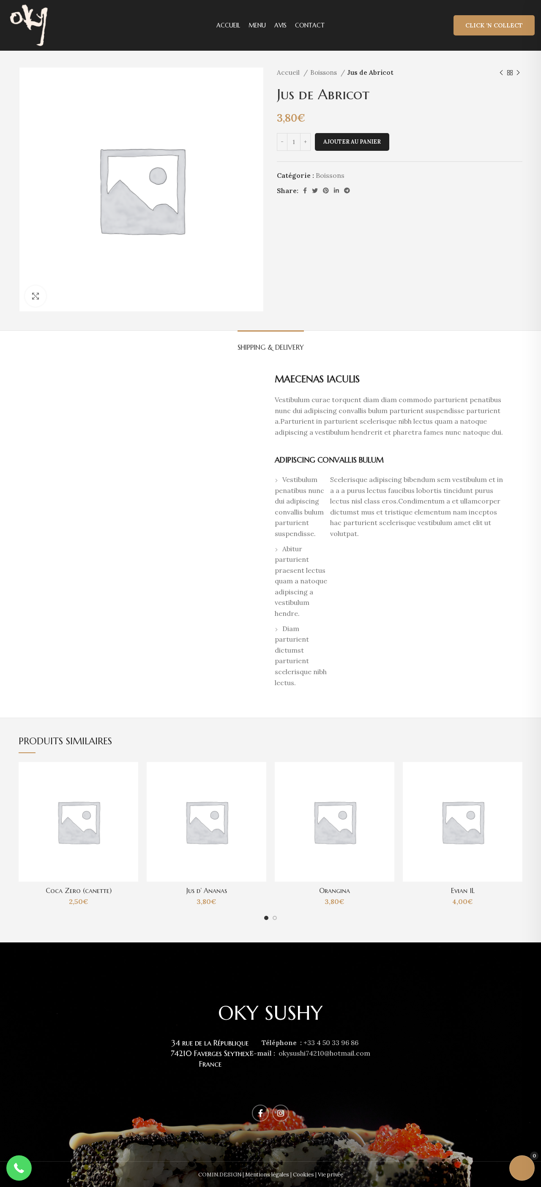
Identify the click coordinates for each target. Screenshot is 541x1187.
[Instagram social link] (280, 1113)
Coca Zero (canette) (79, 890)
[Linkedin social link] (336, 190)
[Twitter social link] (314, 190)
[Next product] (518, 72)
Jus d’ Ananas (206, 890)
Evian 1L (463, 890)
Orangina (334, 890)
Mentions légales (267, 1174)
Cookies (303, 1174)
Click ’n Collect (494, 25)
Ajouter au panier (352, 141)
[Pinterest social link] (325, 190)
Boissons (324, 72)
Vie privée (330, 1174)
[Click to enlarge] (35, 296)
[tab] (271, 343)
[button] (19, 1168)
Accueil (289, 72)
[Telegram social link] (347, 190)
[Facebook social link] (305, 190)
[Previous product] (501, 72)
